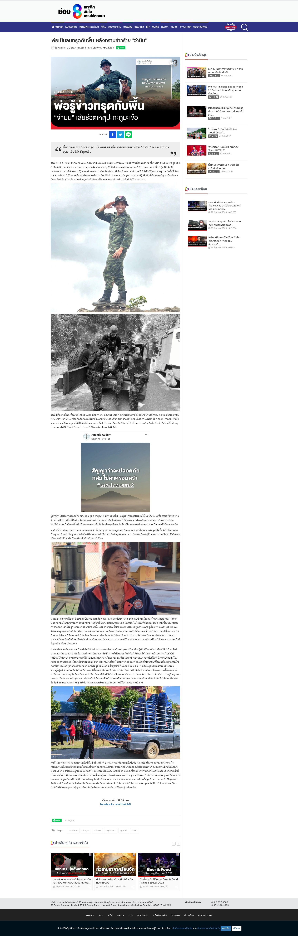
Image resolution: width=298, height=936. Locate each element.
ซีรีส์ (110, 915)
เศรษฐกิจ (139, 27)
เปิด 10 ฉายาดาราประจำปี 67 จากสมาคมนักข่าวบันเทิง (225, 70)
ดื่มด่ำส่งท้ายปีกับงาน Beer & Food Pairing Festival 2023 (159, 881)
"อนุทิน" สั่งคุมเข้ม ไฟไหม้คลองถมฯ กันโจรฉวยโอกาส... (224, 223)
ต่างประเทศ (185, 27)
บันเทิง (155, 27)
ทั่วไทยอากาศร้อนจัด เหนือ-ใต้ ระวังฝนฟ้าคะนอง (114, 881)
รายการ (120, 915)
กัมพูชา (86, 830)
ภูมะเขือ (123, 830)
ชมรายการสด (205, 915)
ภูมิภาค (164, 27)
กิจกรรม (175, 915)
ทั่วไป (103, 27)
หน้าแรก (90, 915)
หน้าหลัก (58, 27)
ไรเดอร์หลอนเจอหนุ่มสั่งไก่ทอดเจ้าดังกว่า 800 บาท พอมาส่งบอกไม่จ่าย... (72, 881)
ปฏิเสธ (236, 928)
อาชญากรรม (114, 27)
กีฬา (148, 27)
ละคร (101, 915)
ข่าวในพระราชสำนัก (89, 27)
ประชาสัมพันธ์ (200, 27)
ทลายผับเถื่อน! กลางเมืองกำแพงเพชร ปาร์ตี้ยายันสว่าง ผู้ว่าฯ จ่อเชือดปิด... (224, 206)
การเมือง (127, 27)
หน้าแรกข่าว (71, 27)
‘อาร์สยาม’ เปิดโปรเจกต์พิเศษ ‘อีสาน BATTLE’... (223, 148)
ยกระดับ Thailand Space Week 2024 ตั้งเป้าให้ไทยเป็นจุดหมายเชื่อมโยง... (225, 90)
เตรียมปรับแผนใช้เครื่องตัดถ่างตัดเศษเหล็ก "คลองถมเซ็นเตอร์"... (224, 241)
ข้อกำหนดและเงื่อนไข (182, 928)
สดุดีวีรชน (110, 830)
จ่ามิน (134, 830)
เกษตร (174, 27)
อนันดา (97, 830)
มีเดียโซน (189, 915)
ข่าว (131, 915)
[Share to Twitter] (120, 134)
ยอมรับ (225, 928)
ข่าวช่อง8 (73, 830)
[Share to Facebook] (112, 134)
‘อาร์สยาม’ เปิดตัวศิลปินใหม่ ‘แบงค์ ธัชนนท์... (222, 131)
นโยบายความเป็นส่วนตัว (208, 928)
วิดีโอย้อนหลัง (159, 915)
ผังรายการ (142, 915)
